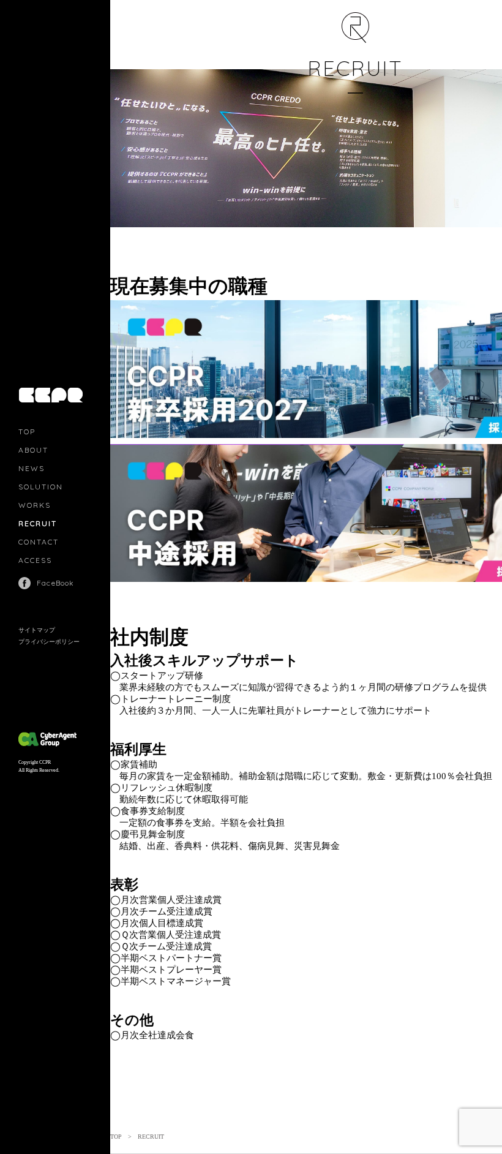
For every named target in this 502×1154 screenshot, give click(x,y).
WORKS (34, 505)
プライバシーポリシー (49, 641)
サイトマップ (36, 630)
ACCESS (35, 560)
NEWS (31, 468)
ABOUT (33, 449)
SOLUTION (40, 486)
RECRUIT (37, 523)
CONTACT (38, 541)
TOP (27, 431)
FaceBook (56, 582)
